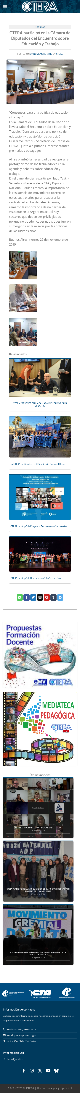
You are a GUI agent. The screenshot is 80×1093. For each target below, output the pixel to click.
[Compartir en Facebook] (26, 597)
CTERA (59, 53)
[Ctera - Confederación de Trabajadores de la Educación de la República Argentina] (40, 6)
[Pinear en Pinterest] (47, 597)
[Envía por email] (40, 597)
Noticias (40, 27)
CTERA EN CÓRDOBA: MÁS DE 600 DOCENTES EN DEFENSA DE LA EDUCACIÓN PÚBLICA (38, 953)
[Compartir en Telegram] (60, 597)
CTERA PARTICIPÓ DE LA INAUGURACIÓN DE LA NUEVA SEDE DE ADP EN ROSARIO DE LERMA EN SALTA (38, 890)
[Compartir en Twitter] (33, 597)
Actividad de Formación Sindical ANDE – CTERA (38, 828)
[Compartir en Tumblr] (53, 597)
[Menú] (5, 6)
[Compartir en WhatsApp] (20, 597)
